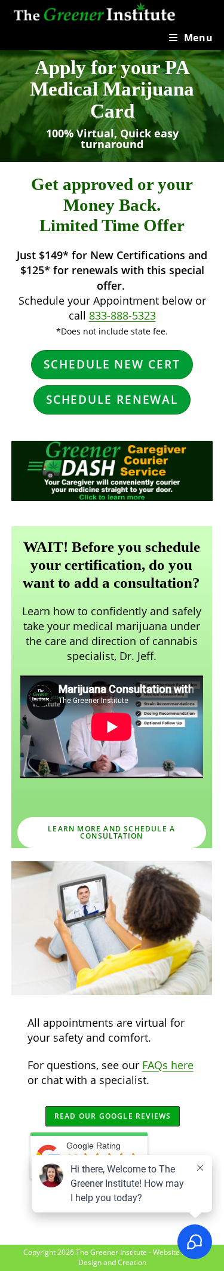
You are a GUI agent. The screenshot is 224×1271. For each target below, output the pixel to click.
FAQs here (168, 1065)
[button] (111, 364)
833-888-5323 (122, 315)
